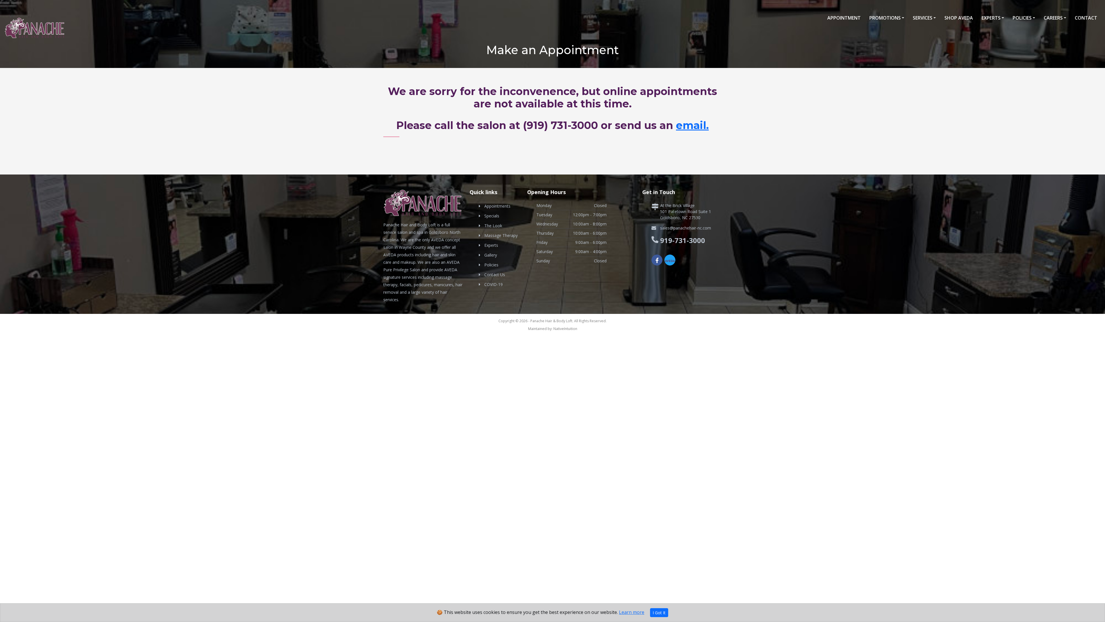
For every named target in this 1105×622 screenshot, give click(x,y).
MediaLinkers (563, 336)
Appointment (844, 18)
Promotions (885, 18)
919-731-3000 (682, 240)
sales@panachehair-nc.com (685, 228)
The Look (493, 225)
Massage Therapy (501, 235)
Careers (1053, 18)
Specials (491, 216)
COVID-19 (493, 284)
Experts (991, 18)
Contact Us (494, 274)
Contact (1086, 18)
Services (922, 18)
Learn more (631, 612)
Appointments (497, 206)
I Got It (659, 612)
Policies (1022, 18)
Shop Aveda (958, 18)
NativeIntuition (565, 328)
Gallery (490, 255)
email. (692, 125)
